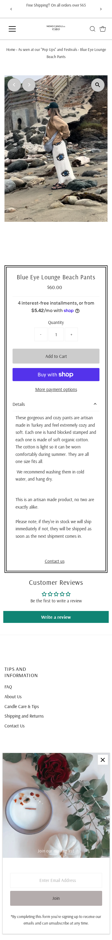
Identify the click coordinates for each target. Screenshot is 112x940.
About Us (13, 696)
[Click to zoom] (98, 85)
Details (19, 404)
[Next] (101, 9)
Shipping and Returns (24, 716)
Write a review (56, 617)
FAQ (8, 687)
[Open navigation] (17, 28)
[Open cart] (103, 29)
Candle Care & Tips (21, 706)
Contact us (55, 561)
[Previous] (11, 9)
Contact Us (14, 726)
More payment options (56, 389)
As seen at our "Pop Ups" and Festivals (47, 49)
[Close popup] (103, 760)
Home (10, 49)
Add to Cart (56, 356)
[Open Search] (92, 29)
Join (56, 898)
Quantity (56, 322)
